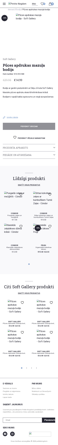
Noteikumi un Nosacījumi (41, 391)
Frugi (43, 245)
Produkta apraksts (15, 147)
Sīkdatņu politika (38, 394)
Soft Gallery (9, 59)
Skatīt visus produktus (29, 185)
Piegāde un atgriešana (17, 154)
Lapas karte (7, 397)
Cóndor (14, 213)
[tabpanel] (29, 222)
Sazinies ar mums (10, 388)
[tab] (29, 147)
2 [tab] (26, 368)
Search (34, 7)
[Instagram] (12, 434)
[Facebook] (5, 434)
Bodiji (18, 9)
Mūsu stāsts (36, 388)
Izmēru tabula (8, 394)
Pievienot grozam (29, 126)
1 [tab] (29, 264)
